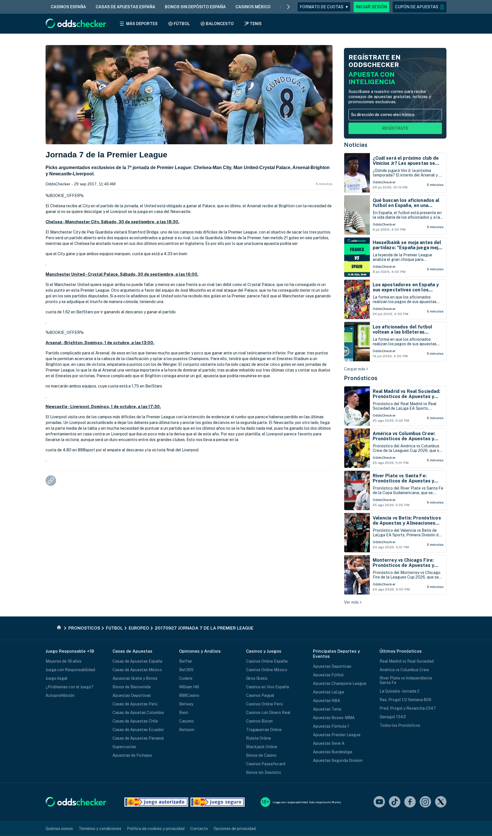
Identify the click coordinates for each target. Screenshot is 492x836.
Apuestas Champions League (339, 683)
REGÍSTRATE (395, 128)
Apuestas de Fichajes (132, 755)
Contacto (199, 828)
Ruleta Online (258, 738)
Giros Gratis (256, 678)
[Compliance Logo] (156, 802)
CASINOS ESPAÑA (68, 7)
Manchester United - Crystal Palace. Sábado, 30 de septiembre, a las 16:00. (122, 274)
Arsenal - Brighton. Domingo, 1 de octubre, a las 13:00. (100, 342)
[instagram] (425, 802)
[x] (440, 802)
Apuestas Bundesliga (332, 752)
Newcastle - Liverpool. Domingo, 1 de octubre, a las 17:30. (103, 406)
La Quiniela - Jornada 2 (399, 691)
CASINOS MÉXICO (252, 7)
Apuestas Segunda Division (338, 760)
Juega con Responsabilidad (70, 669)
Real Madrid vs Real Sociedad (407, 661)
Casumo (186, 721)
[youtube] (379, 802)
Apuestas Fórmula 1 (331, 726)
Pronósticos (361, 378)
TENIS (256, 23)
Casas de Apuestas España (137, 661)
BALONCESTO (220, 23)
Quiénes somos (59, 828)
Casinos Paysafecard (265, 764)
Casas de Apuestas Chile (135, 721)
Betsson (186, 729)
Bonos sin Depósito (263, 772)
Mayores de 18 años (63, 661)
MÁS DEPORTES (142, 23)
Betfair (185, 661)
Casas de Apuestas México (137, 669)
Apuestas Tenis (327, 709)
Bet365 (186, 669)
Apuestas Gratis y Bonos (134, 678)
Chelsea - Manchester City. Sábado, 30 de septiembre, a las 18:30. (112, 222)
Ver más (351, 602)
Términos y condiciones (100, 828)
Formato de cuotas (324, 7)
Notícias (355, 144)
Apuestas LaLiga (328, 692)
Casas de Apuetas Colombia (138, 712)
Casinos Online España (267, 661)
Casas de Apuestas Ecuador (138, 729)
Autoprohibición (60, 695)
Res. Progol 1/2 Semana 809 (405, 699)
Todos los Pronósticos (400, 725)
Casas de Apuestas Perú (134, 704)
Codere (185, 678)
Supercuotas (124, 746)
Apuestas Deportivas (131, 695)
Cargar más (354, 369)
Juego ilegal (56, 678)
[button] (419, 7)
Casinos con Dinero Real (268, 712)
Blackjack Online (261, 746)
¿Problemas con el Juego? (69, 687)
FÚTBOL (182, 23)
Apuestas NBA (326, 700)
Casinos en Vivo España (267, 687)
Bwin (183, 712)
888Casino (189, 695)
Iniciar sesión (371, 7)
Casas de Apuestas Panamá (138, 738)
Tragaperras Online (264, 729)
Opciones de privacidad (235, 828)
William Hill (189, 687)
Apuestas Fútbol (328, 675)
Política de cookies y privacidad (155, 828)
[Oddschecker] (76, 802)
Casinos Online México (266, 669)
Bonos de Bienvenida (131, 687)
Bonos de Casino (261, 755)
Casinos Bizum (259, 721)
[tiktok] (394, 802)
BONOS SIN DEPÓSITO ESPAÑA (195, 7)
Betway (186, 704)
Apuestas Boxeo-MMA (334, 717)
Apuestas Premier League (336, 734)
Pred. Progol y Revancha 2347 (408, 708)
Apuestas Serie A (329, 743)
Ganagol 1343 (393, 717)
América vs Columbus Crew (404, 669)
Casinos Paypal (260, 695)
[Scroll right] (288, 7)
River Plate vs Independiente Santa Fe (406, 680)
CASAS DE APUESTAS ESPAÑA (125, 7)
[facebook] (410, 802)
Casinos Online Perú (264, 704)
